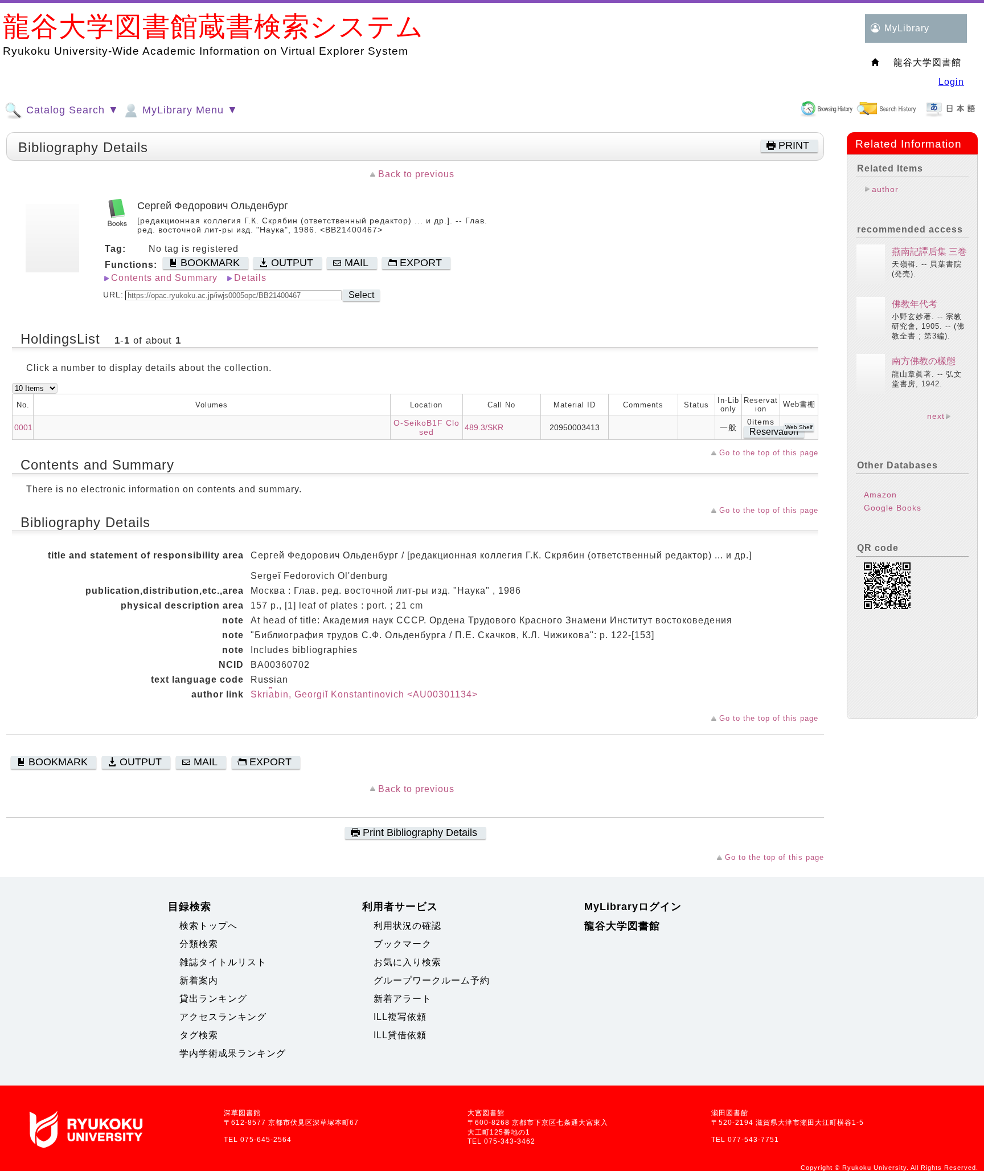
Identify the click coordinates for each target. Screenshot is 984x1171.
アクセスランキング (222, 1017)
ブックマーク (403, 944)
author (885, 189)
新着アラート (403, 998)
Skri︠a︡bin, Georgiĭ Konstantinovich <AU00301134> (364, 694)
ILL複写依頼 (400, 1017)
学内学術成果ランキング (232, 1053)
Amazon (880, 494)
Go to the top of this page (768, 452)
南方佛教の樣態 (924, 361)
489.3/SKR (484, 427)
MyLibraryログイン (633, 906)
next (936, 416)
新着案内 (198, 980)
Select (361, 295)
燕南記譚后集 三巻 (929, 251)
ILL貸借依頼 (400, 1035)
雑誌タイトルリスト (222, 962)
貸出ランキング (213, 998)
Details (250, 278)
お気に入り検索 (407, 962)
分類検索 (198, 944)
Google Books (892, 507)
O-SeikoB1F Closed (426, 427)
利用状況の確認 (407, 926)
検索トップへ (208, 926)
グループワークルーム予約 (432, 980)
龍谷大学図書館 (622, 926)
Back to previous (416, 174)
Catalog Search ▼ (71, 110)
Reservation (773, 431)
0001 (23, 427)
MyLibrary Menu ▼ (188, 110)
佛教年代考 (914, 304)
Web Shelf (799, 427)
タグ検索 (198, 1035)
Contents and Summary (164, 278)
